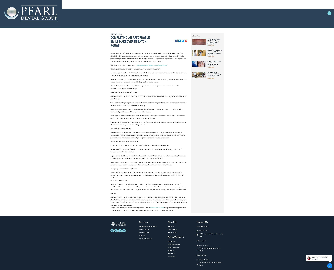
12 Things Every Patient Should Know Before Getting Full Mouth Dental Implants (214, 42)
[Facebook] (112, 230)
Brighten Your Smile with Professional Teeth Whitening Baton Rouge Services (215, 53)
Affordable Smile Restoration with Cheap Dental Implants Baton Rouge (214, 75)
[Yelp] (120, 230)
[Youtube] (124, 230)
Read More (211, 46)
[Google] (116, 230)
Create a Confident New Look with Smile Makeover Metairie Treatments (214, 64)
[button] (176, 41)
